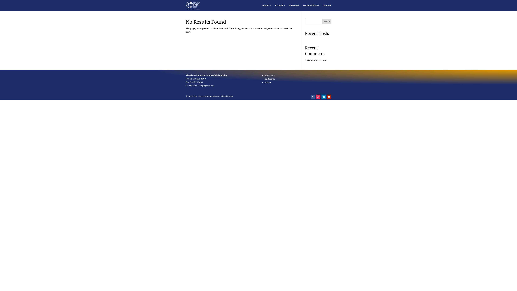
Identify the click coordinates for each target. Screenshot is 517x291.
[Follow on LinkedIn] (324, 97)
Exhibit (265, 5)
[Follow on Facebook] (313, 97)
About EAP (270, 75)
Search (327, 21)
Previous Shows (311, 5)
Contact (327, 5)
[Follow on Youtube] (329, 97)
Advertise (294, 5)
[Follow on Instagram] (318, 97)
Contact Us (270, 78)
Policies (268, 82)
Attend (279, 5)
